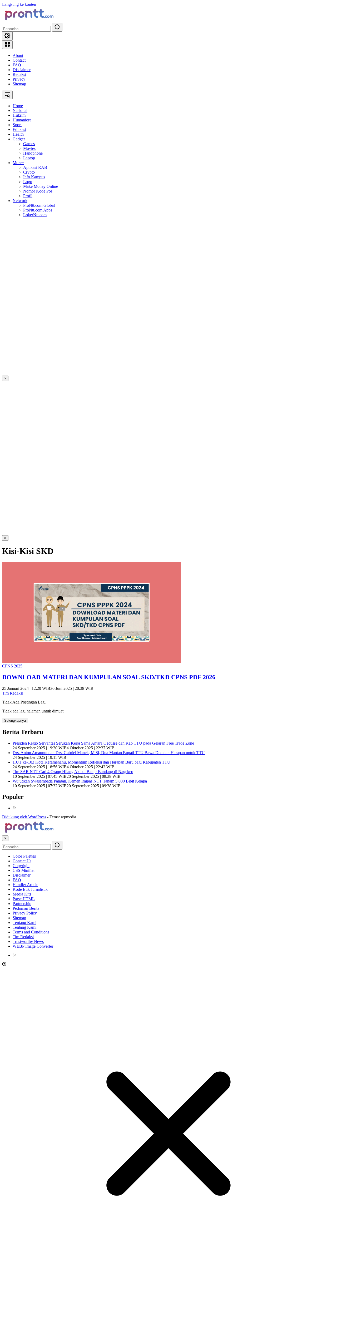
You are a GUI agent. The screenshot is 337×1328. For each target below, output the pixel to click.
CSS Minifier (24, 870)
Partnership (22, 903)
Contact (19, 60)
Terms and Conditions (31, 932)
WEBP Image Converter (33, 946)
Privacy (19, 79)
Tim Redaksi (12, 693)
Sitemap (19, 84)
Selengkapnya (15, 720)
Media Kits (22, 894)
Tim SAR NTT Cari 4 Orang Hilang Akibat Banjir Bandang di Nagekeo (73, 771)
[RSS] (15, 808)
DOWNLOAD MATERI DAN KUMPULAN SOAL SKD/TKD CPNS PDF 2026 (108, 677)
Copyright (21, 865)
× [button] (5, 838)
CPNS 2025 (12, 666)
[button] (57, 27)
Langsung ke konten (19, 4)
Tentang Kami (24, 922)
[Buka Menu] (7, 44)
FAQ (17, 65)
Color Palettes (24, 856)
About (18, 55)
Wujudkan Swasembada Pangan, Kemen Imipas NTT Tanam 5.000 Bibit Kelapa (80, 781)
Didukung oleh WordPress (24, 817)
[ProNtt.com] (28, 20)
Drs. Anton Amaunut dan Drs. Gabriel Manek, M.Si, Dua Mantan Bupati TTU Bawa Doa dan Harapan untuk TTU (109, 752)
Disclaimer (22, 69)
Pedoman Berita (26, 908)
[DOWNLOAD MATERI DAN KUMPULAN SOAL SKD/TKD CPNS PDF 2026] (91, 661)
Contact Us (22, 861)
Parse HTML (24, 899)
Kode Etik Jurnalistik (30, 889)
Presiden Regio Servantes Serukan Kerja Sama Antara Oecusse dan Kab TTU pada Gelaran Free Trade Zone (103, 743)
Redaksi (19, 74)
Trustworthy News (28, 941)
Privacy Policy (25, 913)
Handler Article (25, 884)
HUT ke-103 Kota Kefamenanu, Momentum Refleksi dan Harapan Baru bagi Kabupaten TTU (91, 762)
